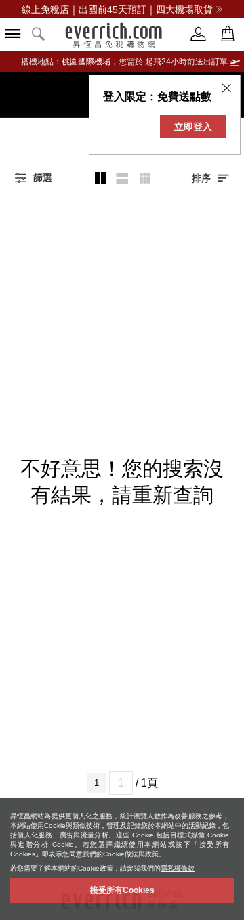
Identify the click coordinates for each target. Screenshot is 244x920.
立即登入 (193, 127)
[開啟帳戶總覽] (198, 34)
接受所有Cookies (122, 890)
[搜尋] (39, 34)
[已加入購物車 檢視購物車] (228, 34)
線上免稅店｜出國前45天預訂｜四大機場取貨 (117, 9)
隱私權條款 (178, 868)
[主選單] (13, 34)
